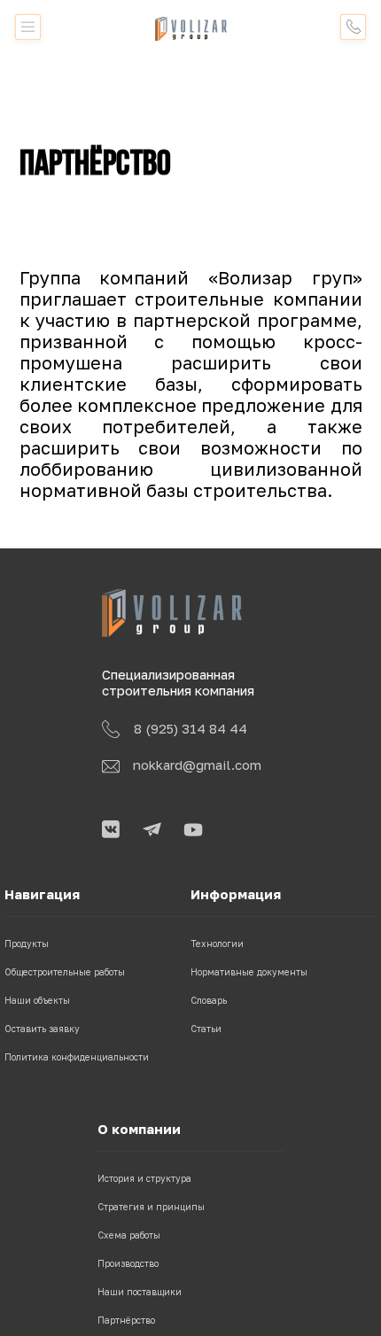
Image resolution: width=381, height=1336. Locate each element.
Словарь (208, 1000)
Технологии (217, 943)
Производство (128, 1263)
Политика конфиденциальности (76, 1057)
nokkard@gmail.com (197, 765)
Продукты (26, 943)
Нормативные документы (248, 972)
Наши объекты (37, 1000)
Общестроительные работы (64, 972)
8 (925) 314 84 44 (190, 728)
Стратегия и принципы (151, 1206)
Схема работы (128, 1235)
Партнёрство (126, 1320)
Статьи (206, 1028)
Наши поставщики (139, 1291)
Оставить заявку (42, 1028)
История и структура (144, 1178)
